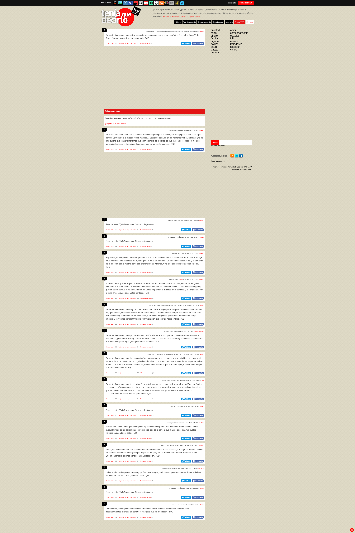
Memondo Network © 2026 (241, 170)
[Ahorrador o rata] (177, 3)
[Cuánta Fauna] (161, 3)
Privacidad (232, 167)
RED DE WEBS (106, 3)
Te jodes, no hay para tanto (127, 43)
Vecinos (215, 52)
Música (201, 31)
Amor (202, 305)
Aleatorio (229, 22)
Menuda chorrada (145, 43)
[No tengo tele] (166, 3)
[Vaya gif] (171, 3)
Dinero (214, 35)
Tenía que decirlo (218, 161)
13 (104, 330)
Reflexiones (236, 44)
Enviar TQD (239, 22)
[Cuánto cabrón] (141, 3)
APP (250, 167)
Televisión (235, 46)
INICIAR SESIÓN (245, 3)
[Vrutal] (146, 3)
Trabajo (214, 49)
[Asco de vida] (115, 3)
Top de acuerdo (189, 22)
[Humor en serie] (156, 3)
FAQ (245, 167)
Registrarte (149, 224)
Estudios (201, 423)
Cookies (240, 167)
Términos (223, 167)
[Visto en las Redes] (130, 3)
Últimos (178, 22)
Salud (202, 406)
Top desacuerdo (204, 22)
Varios (202, 505)
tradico (181, 279)
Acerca (215, 167)
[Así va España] (136, 3)
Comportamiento (198, 331)
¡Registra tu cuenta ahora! (115, 124)
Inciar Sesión (135, 224)
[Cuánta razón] (120, 3)
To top (352, 530)
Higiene (215, 41)
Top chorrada (218, 22)
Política (201, 130)
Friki (202, 380)
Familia (201, 220)
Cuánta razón (110, 43)
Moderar (249, 22)
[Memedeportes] (125, 3)
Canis (213, 32)
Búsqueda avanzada (218, 146)
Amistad (201, 445)
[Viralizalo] (182, 3)
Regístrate (231, 3)
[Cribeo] (151, 3)
